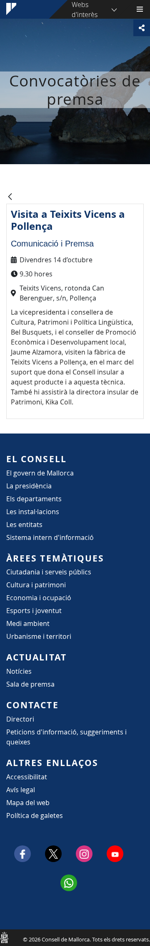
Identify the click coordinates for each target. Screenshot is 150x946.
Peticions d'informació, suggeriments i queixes (66, 736)
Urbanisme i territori (38, 636)
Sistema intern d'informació (50, 537)
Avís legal (20, 789)
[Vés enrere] (10, 197)
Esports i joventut (34, 610)
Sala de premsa (30, 684)
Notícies (19, 671)
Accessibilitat (26, 776)
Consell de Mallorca (4, 937)
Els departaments (34, 498)
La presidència (29, 485)
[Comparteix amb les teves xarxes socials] (141, 28)
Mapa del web (28, 802)
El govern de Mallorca (40, 473)
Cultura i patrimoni (36, 584)
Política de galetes (34, 815)
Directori (20, 719)
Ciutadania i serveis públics (48, 571)
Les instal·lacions (32, 511)
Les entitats (24, 524)
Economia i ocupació (38, 597)
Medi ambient (28, 623)
